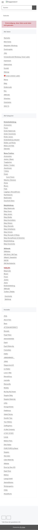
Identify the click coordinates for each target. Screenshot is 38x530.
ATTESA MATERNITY (11, 327)
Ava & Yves (7, 320)
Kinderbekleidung (9, 285)
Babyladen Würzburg (10, 45)
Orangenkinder (8, 407)
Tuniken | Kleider (9, 291)
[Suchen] (34, 7)
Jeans (6, 283)
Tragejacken (8, 162)
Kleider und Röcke (10, 143)
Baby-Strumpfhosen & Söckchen (14, 238)
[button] (35, 2)
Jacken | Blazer (9, 159)
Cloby (5, 490)
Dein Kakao (7, 444)
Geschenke (8, 296)
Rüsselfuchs (8, 494)
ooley (5, 403)
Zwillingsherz (8, 425)
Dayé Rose (7, 471)
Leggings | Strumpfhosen (12, 192)
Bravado (6, 331)
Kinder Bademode (9, 131)
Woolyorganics (8, 486)
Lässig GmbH (8, 478)
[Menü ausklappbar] (3, 1)
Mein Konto (7, 42)
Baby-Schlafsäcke (9, 229)
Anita (5, 316)
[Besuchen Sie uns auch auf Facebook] (4, 517)
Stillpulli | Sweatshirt (10, 257)
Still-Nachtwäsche (9, 263)
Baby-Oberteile (8, 226)
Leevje (6, 437)
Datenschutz (8, 64)
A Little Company (9, 429)
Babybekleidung (9, 241)
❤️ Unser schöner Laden (12, 76)
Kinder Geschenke (10, 134)
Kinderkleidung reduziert (11, 140)
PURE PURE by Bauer (11, 448)
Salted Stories (8, 414)
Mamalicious (8, 376)
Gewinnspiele (8, 49)
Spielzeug (8, 299)
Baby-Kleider (8, 217)
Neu (5, 91)
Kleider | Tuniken (9, 165)
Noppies (6, 452)
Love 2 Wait (7, 372)
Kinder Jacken (8, 137)
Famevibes (7, 350)
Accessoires (8, 125)
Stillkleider (7, 251)
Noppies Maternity (10, 399)
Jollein (6, 361)
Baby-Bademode (9, 208)
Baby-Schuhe (8, 232)
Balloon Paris (8, 441)
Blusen (6, 186)
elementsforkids (9, 338)
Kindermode (8, 87)
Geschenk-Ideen (9, 201)
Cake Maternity (9, 459)
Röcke (6, 183)
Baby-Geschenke (9, 244)
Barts (5, 323)
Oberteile (7, 148)
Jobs (5, 53)
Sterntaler (7, 456)
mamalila (7, 380)
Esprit (5, 342)
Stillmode (7, 94)
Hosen (6, 128)
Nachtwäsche (8, 195)
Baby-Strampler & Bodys (12, 235)
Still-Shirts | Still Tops (10, 254)
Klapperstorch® (9, 365)
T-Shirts (6, 171)
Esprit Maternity (9, 346)
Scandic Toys (8, 418)
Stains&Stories (8, 482)
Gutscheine (7, 102)
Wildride (6, 463)
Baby (5, 83)
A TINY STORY (9, 433)
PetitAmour (7, 410)
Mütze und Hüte (9, 146)
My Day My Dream (10, 391)
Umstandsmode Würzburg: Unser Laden (17, 57)
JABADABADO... (9, 357)
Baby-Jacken (8, 214)
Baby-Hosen (8, 211)
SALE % (6, 106)
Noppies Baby (8, 395)
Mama (6, 79)
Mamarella (7, 384)
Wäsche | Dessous (10, 180)
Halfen (6, 354)
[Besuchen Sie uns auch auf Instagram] (9, 517)
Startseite (7, 38)
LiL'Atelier (7, 369)
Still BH (6, 260)
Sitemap (6, 72)
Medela (6, 388)
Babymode (7, 271)
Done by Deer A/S (9, 467)
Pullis (5, 189)
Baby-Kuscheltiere (10, 220)
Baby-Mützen (8, 223)
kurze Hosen (10, 177)
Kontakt (6, 68)
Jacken (6, 280)
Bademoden (8, 198)
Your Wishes (8, 422)
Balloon (6, 475)
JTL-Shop (22, 527)
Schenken (7, 98)
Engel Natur (7, 335)
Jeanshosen (8, 168)
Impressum (7, 60)
